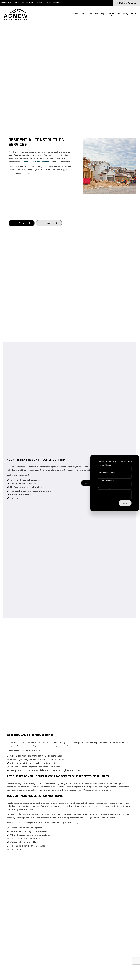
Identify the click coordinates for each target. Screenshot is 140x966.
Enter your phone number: (104, 473)
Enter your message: (102, 488)
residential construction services (35, 162)
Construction (111, 14)
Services (90, 14)
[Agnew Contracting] (16, 14)
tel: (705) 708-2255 (126, 3)
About (82, 14)
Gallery (125, 14)
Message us (49, 223)
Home (75, 14)
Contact (133, 14)
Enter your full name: (102, 465)
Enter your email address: (104, 480)
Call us (21, 223)
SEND (123, 503)
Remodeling (99, 14)
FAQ (119, 14)
